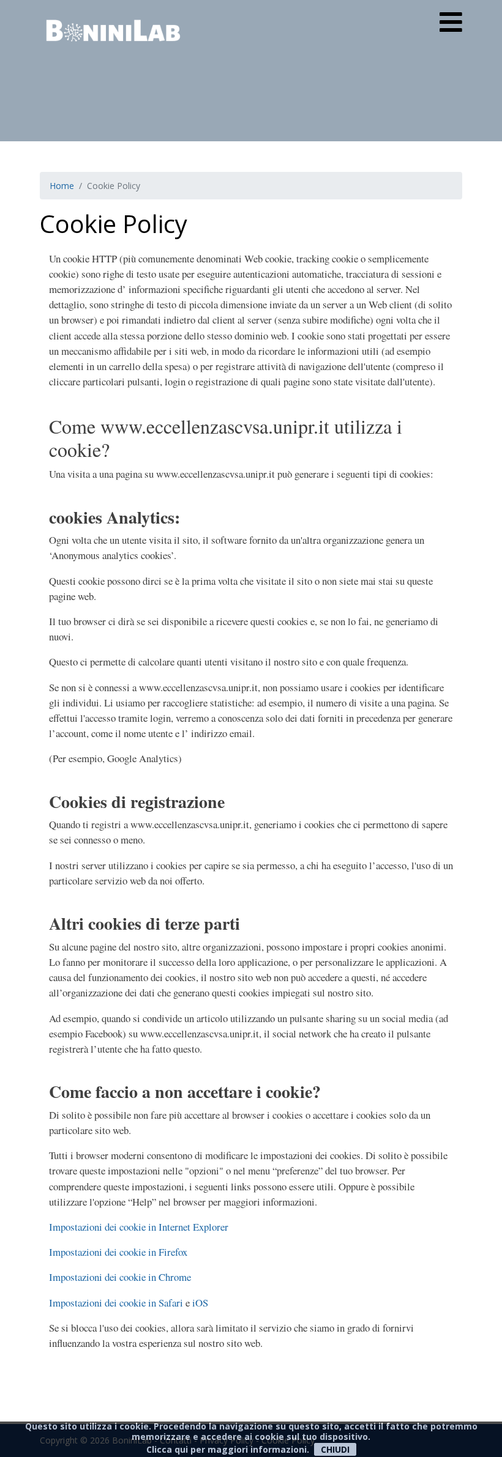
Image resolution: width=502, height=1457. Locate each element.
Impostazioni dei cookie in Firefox (118, 1252)
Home (62, 185)
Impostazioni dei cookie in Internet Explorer (138, 1227)
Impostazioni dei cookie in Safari (116, 1303)
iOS (200, 1303)
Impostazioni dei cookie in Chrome (120, 1277)
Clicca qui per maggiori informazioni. (227, 1449)
